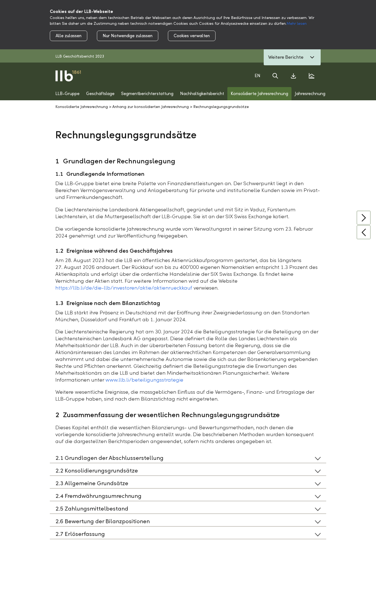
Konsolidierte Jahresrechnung (81, 106)
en (257, 75)
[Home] (68, 75)
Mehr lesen (297, 23)
